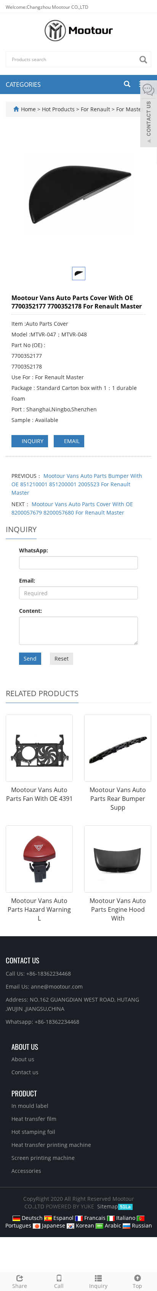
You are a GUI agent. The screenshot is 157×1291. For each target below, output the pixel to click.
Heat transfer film (33, 1118)
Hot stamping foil (33, 1131)
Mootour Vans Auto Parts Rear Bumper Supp (118, 799)
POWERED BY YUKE (71, 1206)
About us (22, 1059)
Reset (61, 658)
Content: (30, 610)
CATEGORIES (23, 84)
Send (30, 658)
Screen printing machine (43, 1157)
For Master (129, 109)
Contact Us (22, 960)
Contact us (24, 1072)
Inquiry (98, 1285)
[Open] (148, 114)
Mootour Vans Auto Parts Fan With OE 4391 (39, 794)
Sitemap (107, 1206)
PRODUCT (24, 1093)
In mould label (29, 1105)
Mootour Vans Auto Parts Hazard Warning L (39, 909)
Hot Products (59, 109)
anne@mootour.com (57, 986)
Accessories (26, 1170)
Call (59, 1285)
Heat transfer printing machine (51, 1144)
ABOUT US (24, 1046)
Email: (27, 580)
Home (28, 109)
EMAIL (71, 441)
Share (19, 1285)
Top (137, 1285)
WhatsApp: (33, 550)
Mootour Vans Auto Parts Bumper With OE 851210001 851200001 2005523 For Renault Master (76, 484)
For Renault (95, 109)
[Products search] (145, 60)
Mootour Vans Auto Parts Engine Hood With (118, 909)
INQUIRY (31, 441)
